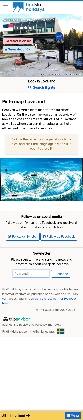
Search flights (43, 87)
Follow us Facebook (60, 236)
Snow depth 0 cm (20, 49)
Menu (74, 415)
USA (29, 20)
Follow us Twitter (24, 236)
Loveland (24, 27)
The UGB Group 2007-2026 (57, 310)
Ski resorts (12, 20)
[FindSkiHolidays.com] (29, 7)
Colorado (44, 20)
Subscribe (61, 274)
